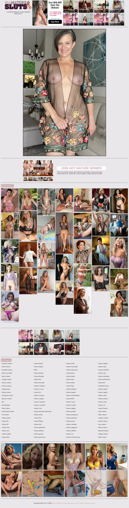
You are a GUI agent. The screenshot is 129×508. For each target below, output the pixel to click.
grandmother (5, 405)
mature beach (38, 363)
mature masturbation (72, 395)
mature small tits (103, 370)
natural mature (102, 408)
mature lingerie (70, 392)
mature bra (37, 379)
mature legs (69, 386)
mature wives (102, 402)
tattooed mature (102, 430)
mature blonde (38, 373)
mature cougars (38, 395)
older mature (101, 414)
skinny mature (102, 427)
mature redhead (70, 424)
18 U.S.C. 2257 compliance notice (84, 503)
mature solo (101, 373)
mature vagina (102, 392)
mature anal (5, 427)
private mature (102, 421)
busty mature (5, 376)
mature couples (38, 398)
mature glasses (38, 430)
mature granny (38, 434)
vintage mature (102, 434)
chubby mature (6, 379)
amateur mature (6, 363)
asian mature (5, 366)
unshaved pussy (103, 386)
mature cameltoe (39, 386)
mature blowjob (38, 376)
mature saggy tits (71, 427)
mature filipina (38, 421)
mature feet (37, 418)
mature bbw (5, 437)
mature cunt (37, 408)
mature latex (69, 379)
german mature (6, 398)
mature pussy (70, 421)
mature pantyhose (71, 414)
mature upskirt (102, 389)
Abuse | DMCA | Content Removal (62, 503)
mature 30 (4, 421)
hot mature (5, 414)
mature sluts (101, 366)
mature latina (70, 382)
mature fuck (37, 424)
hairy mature (5, 408)
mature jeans (70, 373)
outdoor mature (102, 418)
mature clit (37, 392)
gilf (2, 402)
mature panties (70, 411)
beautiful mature (6, 370)
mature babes (6, 434)
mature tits (101, 382)
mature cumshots (39, 405)
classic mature (6, 382)
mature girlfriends (39, 427)
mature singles (102, 363)
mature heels (70, 363)
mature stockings (103, 376)
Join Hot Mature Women (81, 168)
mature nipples (70, 408)
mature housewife (71, 366)
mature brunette (38, 382)
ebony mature (6, 392)
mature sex (69, 434)
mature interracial (71, 370)
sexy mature (101, 424)
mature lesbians (70, 389)
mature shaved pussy (72, 437)
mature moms (70, 402)
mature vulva (102, 395)
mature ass (5, 430)
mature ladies (70, 376)
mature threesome (103, 379)
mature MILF (69, 398)
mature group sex (39, 437)
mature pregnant (71, 418)
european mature (7, 395)
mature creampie (39, 402)
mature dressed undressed (42, 411)
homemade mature (7, 411)
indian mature (6, 418)
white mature (102, 437)
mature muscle (70, 405)
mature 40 (4, 424)
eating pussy (5, 389)
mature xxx (101, 405)
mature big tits (38, 366)
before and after (6, 373)
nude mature (101, 411)
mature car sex (38, 389)
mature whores (102, 398)
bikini (35, 370)
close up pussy (6, 386)
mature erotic (38, 414)
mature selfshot (70, 430)
